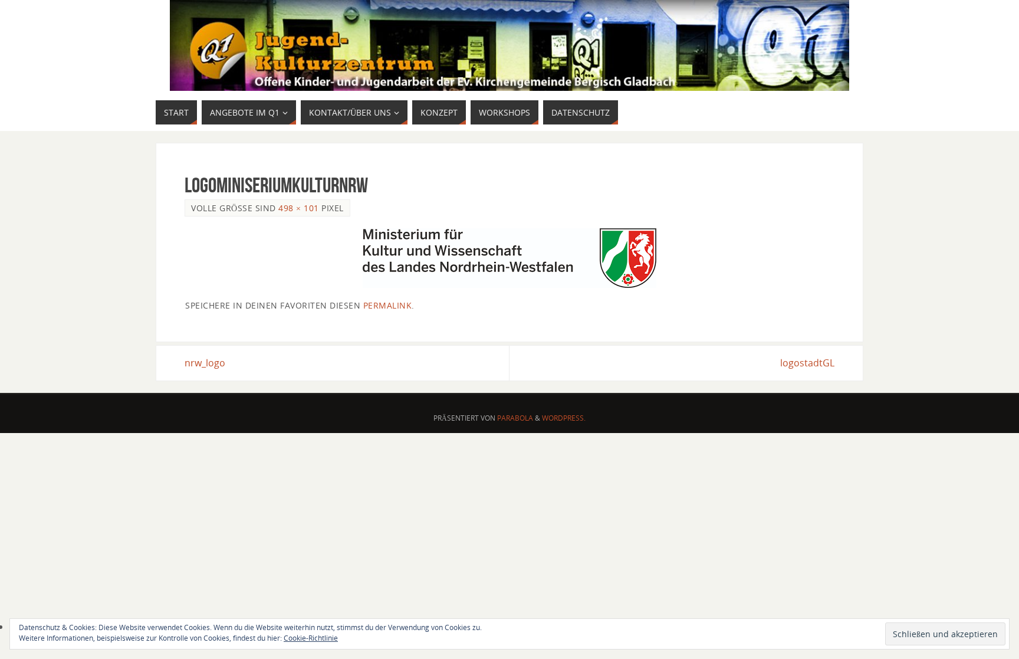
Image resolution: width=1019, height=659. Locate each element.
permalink (387, 305)
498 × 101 (298, 208)
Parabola (515, 418)
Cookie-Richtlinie (311, 638)
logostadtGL (807, 362)
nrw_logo (205, 362)
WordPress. (564, 418)
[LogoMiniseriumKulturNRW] (509, 258)
